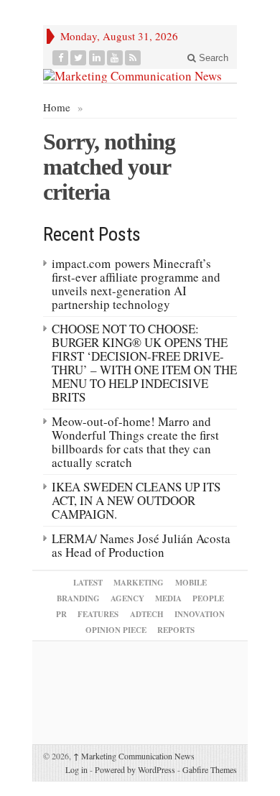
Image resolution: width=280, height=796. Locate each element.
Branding (78, 598)
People (208, 598)
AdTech (147, 614)
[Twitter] (79, 58)
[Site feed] (133, 58)
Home (56, 107)
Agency (127, 598)
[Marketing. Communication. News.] (140, 76)
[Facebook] (61, 58)
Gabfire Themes (209, 769)
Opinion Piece (115, 630)
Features (98, 614)
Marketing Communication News (134, 756)
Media (168, 598)
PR (61, 614)
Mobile (191, 582)
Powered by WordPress (135, 769)
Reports (176, 630)
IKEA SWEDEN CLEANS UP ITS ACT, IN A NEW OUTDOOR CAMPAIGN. (136, 500)
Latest (88, 582)
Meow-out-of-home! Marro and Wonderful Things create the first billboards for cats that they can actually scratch (135, 442)
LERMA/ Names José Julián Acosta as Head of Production (141, 545)
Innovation (199, 614)
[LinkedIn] (97, 58)
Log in (76, 769)
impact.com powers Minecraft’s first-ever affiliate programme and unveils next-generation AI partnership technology (136, 284)
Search (212, 57)
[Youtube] (115, 58)
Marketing (138, 582)
